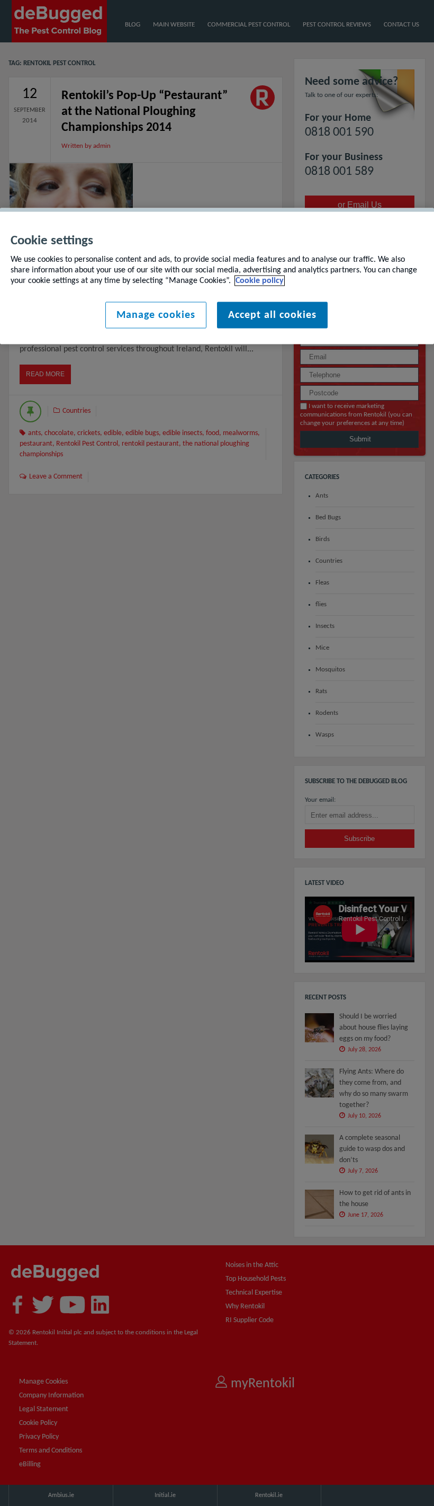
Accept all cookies (272, 315)
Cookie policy (260, 281)
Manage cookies (155, 315)
